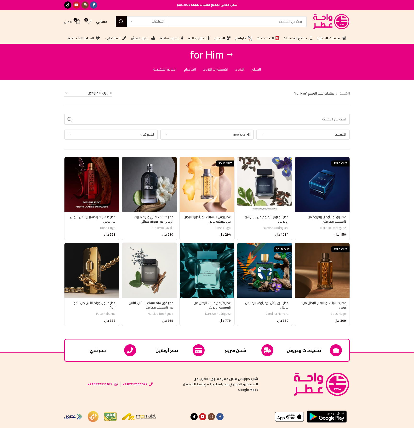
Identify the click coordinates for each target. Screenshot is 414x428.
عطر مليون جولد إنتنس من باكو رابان (94, 305)
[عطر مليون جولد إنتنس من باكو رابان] (91, 270)
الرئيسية (344, 93)
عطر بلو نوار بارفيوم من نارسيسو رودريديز (266, 219)
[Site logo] (330, 21)
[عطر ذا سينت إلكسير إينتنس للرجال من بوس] (91, 184)
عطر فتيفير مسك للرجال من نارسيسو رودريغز (212, 305)
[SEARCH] (121, 21)
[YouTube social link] (76, 5)
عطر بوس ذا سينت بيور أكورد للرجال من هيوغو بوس (207, 219)
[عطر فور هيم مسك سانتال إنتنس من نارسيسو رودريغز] (149, 270)
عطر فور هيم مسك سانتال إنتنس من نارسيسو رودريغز (151, 305)
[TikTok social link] (67, 5)
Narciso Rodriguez (333, 228)
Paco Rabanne (105, 314)
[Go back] (230, 54)
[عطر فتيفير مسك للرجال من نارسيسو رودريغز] (207, 270)
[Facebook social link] (93, 5)
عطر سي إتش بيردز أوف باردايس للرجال (266, 305)
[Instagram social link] (85, 5)
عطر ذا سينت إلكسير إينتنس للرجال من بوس (92, 219)
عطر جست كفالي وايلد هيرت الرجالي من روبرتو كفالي (153, 219)
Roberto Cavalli (163, 228)
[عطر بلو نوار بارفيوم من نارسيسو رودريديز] (264, 184)
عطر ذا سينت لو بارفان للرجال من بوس (324, 305)
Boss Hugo (223, 228)
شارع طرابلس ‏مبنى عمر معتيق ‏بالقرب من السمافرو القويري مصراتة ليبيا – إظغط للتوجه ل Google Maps (220, 384)
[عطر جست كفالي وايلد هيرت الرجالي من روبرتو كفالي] (149, 184)
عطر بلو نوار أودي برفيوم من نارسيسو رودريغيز (326, 219)
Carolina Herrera (277, 314)
